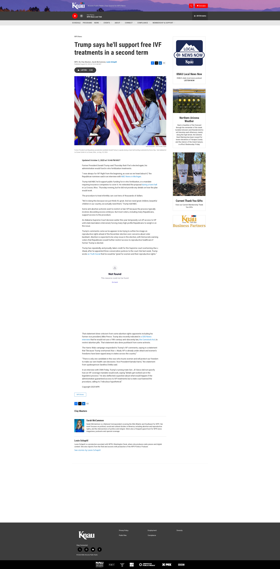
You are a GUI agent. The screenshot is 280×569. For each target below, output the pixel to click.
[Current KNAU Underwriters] (189, 221)
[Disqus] (140, 493)
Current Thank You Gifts (189, 200)
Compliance (142, 23)
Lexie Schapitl (111, 62)
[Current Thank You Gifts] (189, 174)
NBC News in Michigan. (131, 176)
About (117, 23)
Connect (129, 23)
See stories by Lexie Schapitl (87, 450)
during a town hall (149, 184)
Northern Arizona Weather (189, 119)
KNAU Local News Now (189, 74)
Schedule (76, 23)
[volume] (81, 15)
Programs (87, 23)
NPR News (78, 36)
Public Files (123, 535)
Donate (202, 6)
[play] (75, 16)
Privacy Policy (123, 530)
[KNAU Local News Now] (189, 53)
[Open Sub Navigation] (101, 23)
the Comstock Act (147, 339)
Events (107, 23)
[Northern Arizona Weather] (189, 101)
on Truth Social (94, 254)
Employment (152, 530)
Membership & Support (163, 23)
